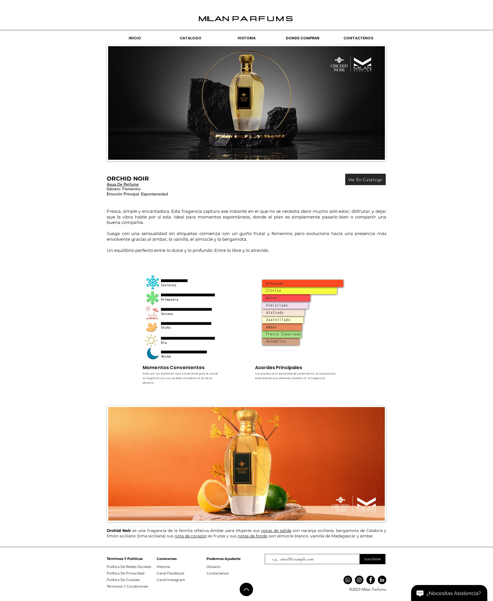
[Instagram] (359, 580)
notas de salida (276, 530)
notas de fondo (253, 536)
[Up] (246, 589)
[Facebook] (370, 580)
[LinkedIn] (382, 580)
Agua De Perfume (123, 184)
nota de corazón (191, 536)
